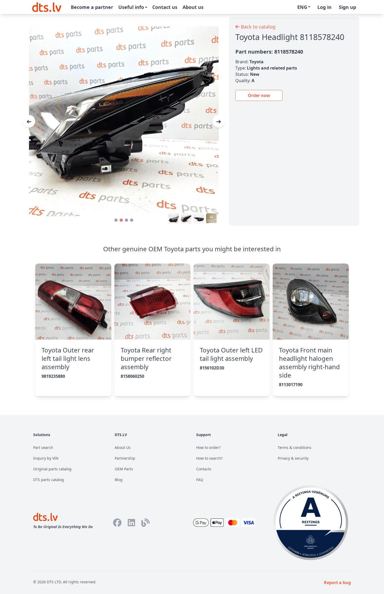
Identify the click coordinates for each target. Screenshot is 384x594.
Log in (324, 7)
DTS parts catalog (48, 479)
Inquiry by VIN (46, 458)
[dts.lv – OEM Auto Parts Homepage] (46, 7)
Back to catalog (257, 27)
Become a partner (92, 7)
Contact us (164, 7)
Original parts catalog (52, 468)
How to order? (208, 447)
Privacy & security (293, 458)
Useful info (131, 7)
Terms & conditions (294, 447)
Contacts (203, 468)
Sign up (347, 7)
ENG (302, 7)
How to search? (209, 458)
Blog (119, 479)
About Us (123, 447)
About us (193, 7)
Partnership (125, 458)
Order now (259, 95)
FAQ (199, 479)
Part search (43, 447)
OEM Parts (124, 468)
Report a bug (337, 582)
